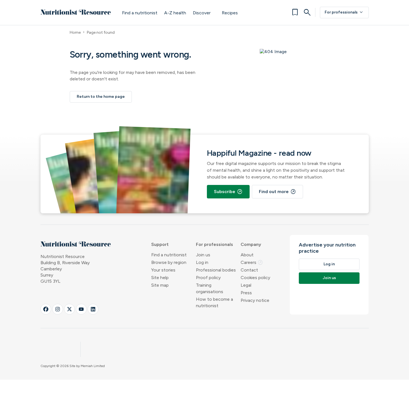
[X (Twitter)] (69, 309)
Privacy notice (255, 300)
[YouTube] (81, 309)
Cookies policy (255, 277)
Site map (160, 285)
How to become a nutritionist (214, 302)
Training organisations (209, 288)
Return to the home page (101, 96)
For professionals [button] (214, 244)
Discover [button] (202, 12)
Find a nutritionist (139, 12)
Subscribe (228, 191)
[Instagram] (58, 309)
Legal (246, 285)
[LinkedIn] (93, 309)
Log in (202, 262)
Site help (160, 277)
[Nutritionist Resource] (75, 12)
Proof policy (208, 277)
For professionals (344, 12)
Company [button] (251, 244)
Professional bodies (216, 270)
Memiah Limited (93, 366)
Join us (203, 254)
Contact (249, 270)
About (247, 254)
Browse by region (168, 262)
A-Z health (175, 12)
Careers (252, 262)
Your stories (163, 270)
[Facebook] (46, 309)
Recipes (230, 12)
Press (246, 292)
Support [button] (160, 244)
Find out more (277, 191)
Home (75, 32)
